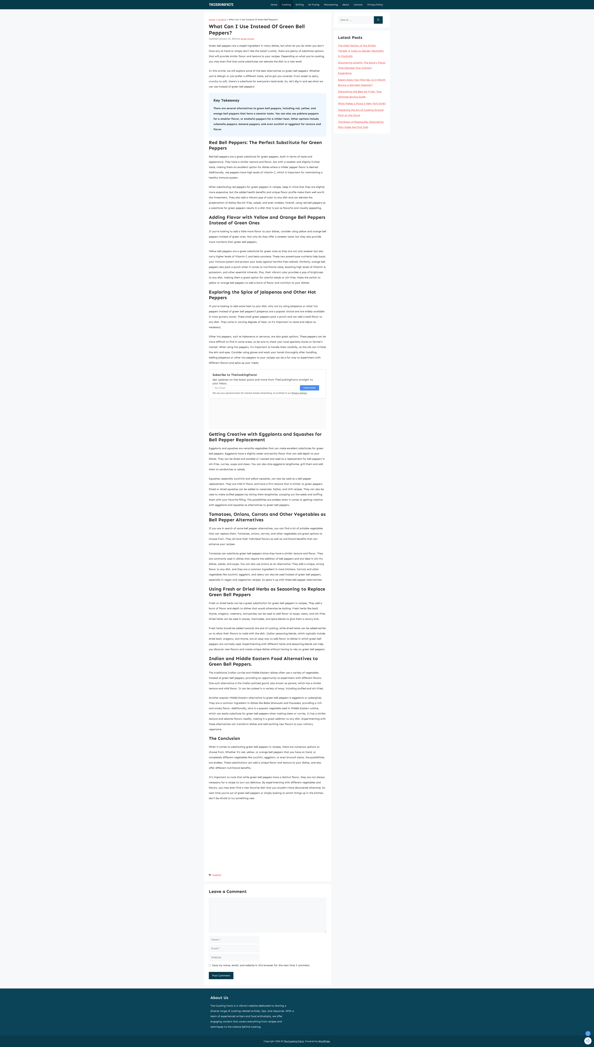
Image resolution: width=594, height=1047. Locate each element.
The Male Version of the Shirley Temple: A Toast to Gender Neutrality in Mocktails (361, 51)
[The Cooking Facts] (221, 4)
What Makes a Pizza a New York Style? (362, 103)
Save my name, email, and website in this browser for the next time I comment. (261, 965)
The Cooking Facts (294, 1041)
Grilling (300, 4)
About (345, 4)
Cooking (286, 4)
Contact (358, 4)
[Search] (378, 20)
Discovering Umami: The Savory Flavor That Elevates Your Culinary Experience (362, 68)
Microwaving (331, 4)
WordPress (324, 1041)
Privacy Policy (375, 4)
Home (274, 4)
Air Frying (313, 4)
